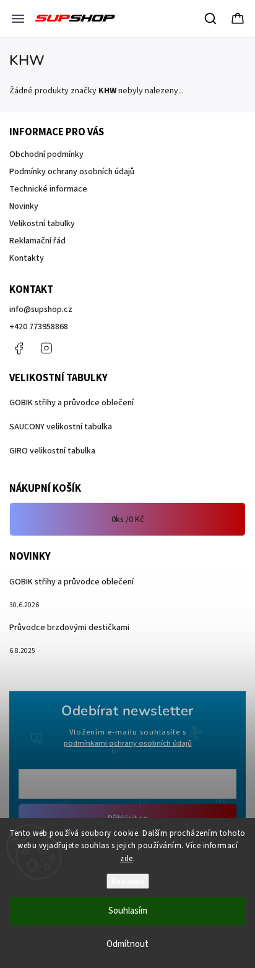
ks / (127, 519)
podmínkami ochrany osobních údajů (128, 743)
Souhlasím (127, 910)
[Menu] (18, 18)
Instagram (46, 348)
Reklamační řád (37, 241)
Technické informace (48, 189)
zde (126, 858)
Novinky (23, 206)
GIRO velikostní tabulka (52, 451)
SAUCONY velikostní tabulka (60, 427)
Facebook (18, 348)
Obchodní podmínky (46, 154)
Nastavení (127, 881)
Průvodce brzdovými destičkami (69, 627)
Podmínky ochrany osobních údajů (71, 172)
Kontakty (26, 258)
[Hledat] (211, 18)
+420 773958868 (38, 327)
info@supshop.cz (40, 309)
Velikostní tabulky (42, 223)
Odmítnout (127, 944)
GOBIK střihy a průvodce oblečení (71, 403)
